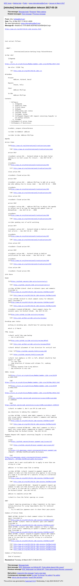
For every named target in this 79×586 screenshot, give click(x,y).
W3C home (8, 3)
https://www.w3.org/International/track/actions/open (30, 145)
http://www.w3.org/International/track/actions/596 (30, 215)
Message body (24, 12)
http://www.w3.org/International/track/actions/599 (30, 260)
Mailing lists (17, 3)
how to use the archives (20, 577)
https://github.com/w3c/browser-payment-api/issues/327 (31, 441)
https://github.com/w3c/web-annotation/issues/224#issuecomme (34, 398)
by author (57, 575)
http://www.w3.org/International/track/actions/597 (30, 236)
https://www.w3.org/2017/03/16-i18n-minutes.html (23, 29)
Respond (33, 12)
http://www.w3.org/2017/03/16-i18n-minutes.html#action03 (32, 420)
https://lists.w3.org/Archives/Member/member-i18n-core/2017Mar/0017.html (32, 64)
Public (25, 3)
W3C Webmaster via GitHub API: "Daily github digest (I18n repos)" (41, 567)
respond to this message (25, 573)
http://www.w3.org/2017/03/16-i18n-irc (27, 70)
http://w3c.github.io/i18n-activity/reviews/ (27, 314)
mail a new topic (40, 573)
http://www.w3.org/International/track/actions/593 (30, 189)
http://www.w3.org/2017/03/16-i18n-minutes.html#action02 (32, 302)
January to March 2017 (57, 3)
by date (34, 575)
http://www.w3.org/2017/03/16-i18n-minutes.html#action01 (32, 292)
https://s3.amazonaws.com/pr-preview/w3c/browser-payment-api (34, 450)
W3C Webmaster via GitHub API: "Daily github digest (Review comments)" (47, 569)
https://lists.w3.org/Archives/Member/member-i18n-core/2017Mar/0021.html (32, 382)
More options (41, 12)
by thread (41, 575)
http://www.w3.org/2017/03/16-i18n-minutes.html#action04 (32, 478)
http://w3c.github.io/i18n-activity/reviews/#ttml (29, 340)
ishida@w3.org (19, 19)
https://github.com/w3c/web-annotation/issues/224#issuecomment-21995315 (32, 405)
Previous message (39, 14)
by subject (49, 575)
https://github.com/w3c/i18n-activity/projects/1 (29, 281)
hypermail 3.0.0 (30, 581)
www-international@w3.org (38, 3)
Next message (27, 14)
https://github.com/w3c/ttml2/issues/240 (32, 351)
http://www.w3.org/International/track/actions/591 (30, 165)
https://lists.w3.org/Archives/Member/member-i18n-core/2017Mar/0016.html (32, 393)
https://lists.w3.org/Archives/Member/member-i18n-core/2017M (34, 375)
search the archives (35, 577)
